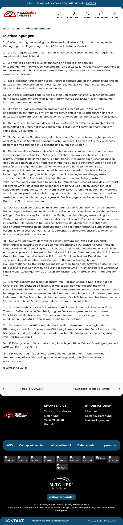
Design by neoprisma (77, 504)
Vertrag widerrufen (32, 445)
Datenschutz (85, 445)
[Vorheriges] (4, 389)
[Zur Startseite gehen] (20, 14)
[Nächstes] (118, 389)
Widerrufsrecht (61, 445)
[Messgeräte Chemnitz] (20, 415)
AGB (10, 445)
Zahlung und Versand (58, 411)
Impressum (108, 445)
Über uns (91, 411)
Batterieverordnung (98, 415)
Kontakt (49, 424)
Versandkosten (53, 507)
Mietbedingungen (97, 420)
